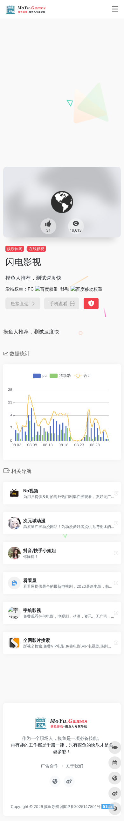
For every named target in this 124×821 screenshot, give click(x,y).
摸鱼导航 (51, 806)
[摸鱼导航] (26, 9)
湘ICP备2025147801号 (80, 806)
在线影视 (36, 248)
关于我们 (74, 765)
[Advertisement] (62, 101)
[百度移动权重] (86, 288)
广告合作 (50, 765)
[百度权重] (46, 288)
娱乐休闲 (14, 248)
